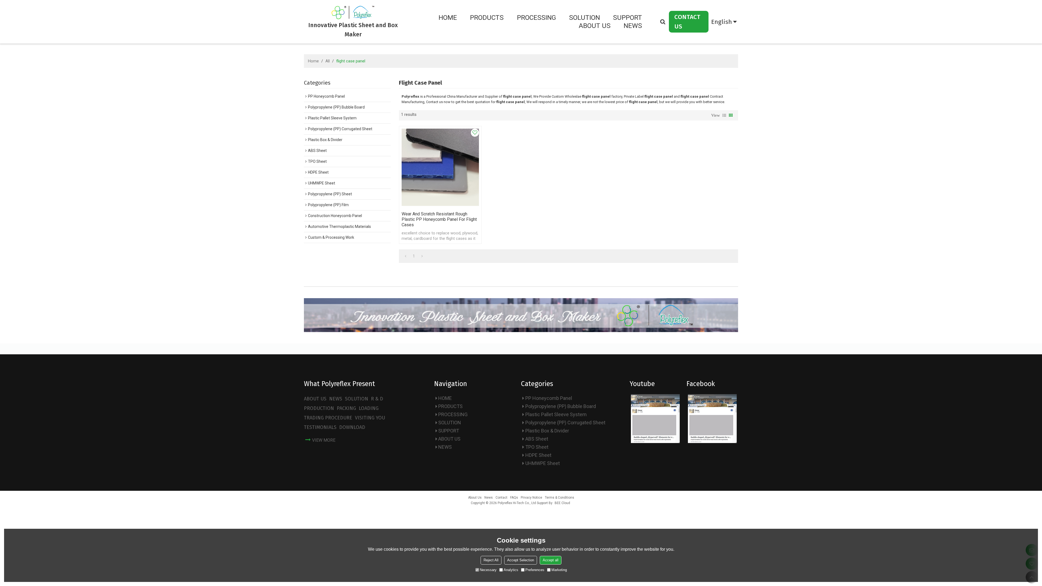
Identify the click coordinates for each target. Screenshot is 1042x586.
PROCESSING (536, 17)
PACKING (346, 408)
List (724, 115)
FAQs (514, 497)
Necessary (488, 570)
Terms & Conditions (559, 497)
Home (313, 61)
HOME (448, 17)
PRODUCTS (487, 17)
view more (323, 440)
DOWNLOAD (352, 427)
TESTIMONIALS (320, 427)
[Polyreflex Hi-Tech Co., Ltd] (353, 12)
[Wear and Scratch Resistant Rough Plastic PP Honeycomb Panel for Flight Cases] (440, 167)
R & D (377, 399)
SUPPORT (627, 17)
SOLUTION (584, 17)
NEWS (633, 26)
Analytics (511, 570)
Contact (501, 497)
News (488, 497)
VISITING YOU (370, 418)
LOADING (369, 408)
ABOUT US (595, 26)
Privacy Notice (531, 497)
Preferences (534, 570)
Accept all (550, 560)
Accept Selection (520, 560)
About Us (475, 497)
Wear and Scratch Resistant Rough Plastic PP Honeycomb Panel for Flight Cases (439, 219)
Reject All (491, 560)
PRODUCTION (319, 408)
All (327, 61)
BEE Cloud (562, 503)
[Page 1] (405, 256)
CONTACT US (687, 21)
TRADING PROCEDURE (328, 418)
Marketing (559, 570)
